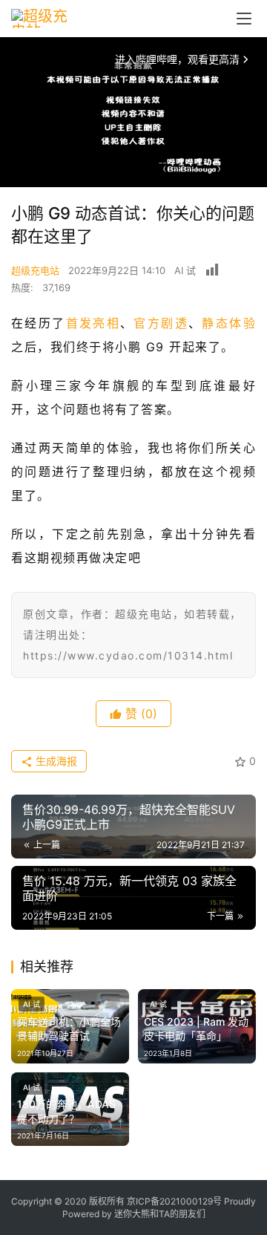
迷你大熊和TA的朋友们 (159, 1213)
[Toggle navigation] (244, 18)
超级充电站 (35, 270)
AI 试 (185, 270)
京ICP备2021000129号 (174, 1201)
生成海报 (55, 761)
